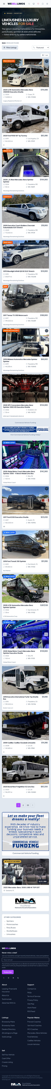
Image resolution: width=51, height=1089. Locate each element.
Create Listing (7, 1062)
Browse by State (8, 1025)
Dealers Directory (9, 1029)
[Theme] (34, 4)
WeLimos (16, 3)
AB (4, 526)
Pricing (4, 1066)
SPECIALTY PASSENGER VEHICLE (13, 416)
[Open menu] (4, 4)
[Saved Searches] (43, 4)
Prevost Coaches (34, 1022)
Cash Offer (6, 1058)
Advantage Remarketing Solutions (13, 190)
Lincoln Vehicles (33, 1044)
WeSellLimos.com (20, 1076)
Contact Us (31, 989)
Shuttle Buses (10, 931)
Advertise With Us (8, 1003)
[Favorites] (38, 4)
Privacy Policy (32, 1000)
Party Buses (10, 928)
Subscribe (8, 972)
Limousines (9, 934)
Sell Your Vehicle (8, 1054)
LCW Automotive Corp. (10, 616)
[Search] (29, 4)
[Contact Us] (13, 978)
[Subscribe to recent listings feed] (18, 978)
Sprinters (9, 921)
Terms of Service (33, 996)
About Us (5, 995)
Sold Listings (7, 1037)
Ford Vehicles (32, 1037)
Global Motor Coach (9, 482)
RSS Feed (31, 1011)
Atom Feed (31, 1007)
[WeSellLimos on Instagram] (8, 978)
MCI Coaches (32, 1029)
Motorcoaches (11, 924)
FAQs (29, 992)
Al (3, 145)
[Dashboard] (47, 4)
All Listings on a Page (9, 1033)
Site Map (30, 1004)
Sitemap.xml (6, 1079)
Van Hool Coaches (34, 1025)
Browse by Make (8, 1022)
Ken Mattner (7, 570)
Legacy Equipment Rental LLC (12, 101)
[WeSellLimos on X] (4, 978)
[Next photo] (46, 73)
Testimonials (7, 999)
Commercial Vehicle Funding (26, 853)
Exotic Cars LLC (8, 708)
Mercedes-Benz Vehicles (37, 1033)
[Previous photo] (5, 73)
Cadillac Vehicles (33, 1040)
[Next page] (32, 805)
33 (28, 805)
